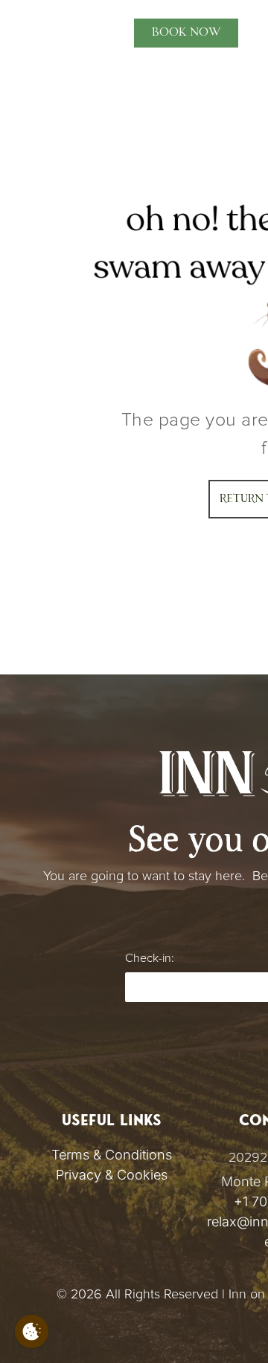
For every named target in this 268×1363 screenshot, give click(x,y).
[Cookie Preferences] (31, 1331)
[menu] (22, 25)
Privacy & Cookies (112, 1175)
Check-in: (149, 958)
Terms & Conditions (111, 1154)
